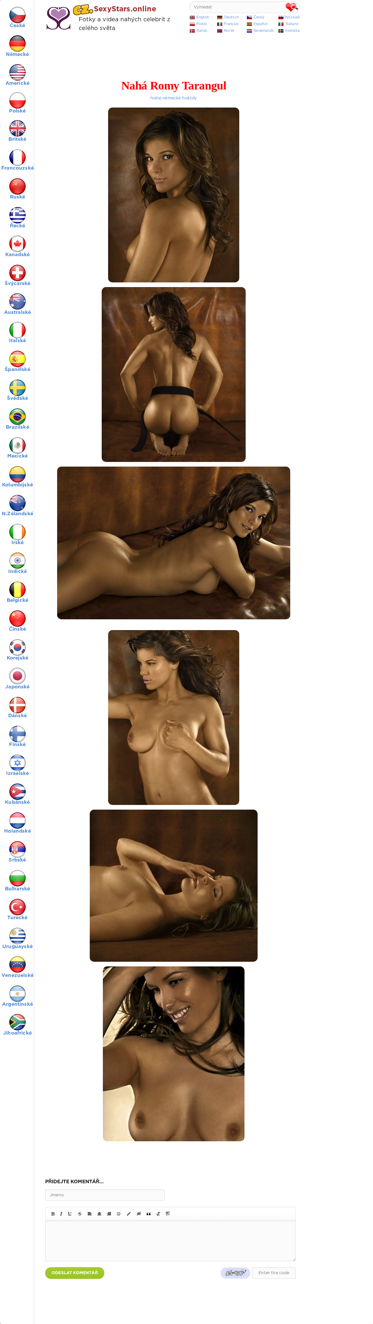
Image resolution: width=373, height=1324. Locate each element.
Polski (201, 24)
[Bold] (52, 1214)
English (202, 17)
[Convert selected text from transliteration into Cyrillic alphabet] (158, 1214)
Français (231, 24)
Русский (292, 17)
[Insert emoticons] (119, 1214)
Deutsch (231, 17)
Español (261, 24)
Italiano (292, 24)
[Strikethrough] (80, 1214)
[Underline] (70, 1214)
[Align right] (109, 1214)
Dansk (201, 30)
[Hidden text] (139, 1214)
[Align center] (99, 1214)
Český (259, 17)
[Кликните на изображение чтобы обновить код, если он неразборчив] (235, 1273)
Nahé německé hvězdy (173, 98)
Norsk (229, 30)
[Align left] (90, 1214)
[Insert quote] (149, 1214)
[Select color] (129, 1214)
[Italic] (61, 1214)
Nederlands (264, 30)
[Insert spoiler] (168, 1214)
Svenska (292, 30)
